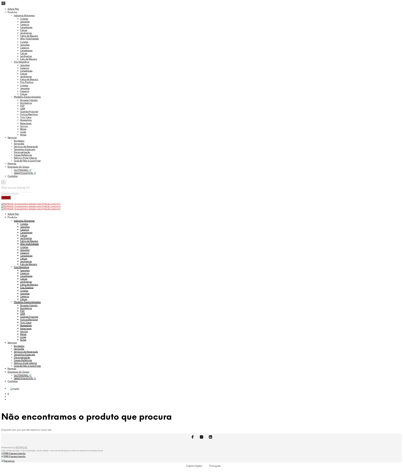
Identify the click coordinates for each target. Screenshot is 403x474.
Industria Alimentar (24, 16)
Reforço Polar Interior (25, 157)
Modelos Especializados (27, 97)
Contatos (13, 176)
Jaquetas (25, 21)
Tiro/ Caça (25, 117)
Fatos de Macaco (29, 35)
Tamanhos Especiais (24, 149)
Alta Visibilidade (29, 39)
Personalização (22, 152)
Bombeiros (26, 103)
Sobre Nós (13, 9)
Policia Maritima (29, 114)
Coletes (24, 18)
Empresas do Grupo (18, 167)
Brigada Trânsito (29, 100)
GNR (22, 108)
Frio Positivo (26, 82)
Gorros (24, 126)
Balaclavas (25, 123)
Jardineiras (26, 33)
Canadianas (26, 27)
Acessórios (26, 120)
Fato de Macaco (28, 59)
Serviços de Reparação (26, 146)
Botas (23, 134)
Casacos (24, 24)
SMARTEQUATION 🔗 (25, 173)
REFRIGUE (21, 447)
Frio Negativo (21, 62)
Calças (23, 30)
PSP (22, 105)
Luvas (23, 131)
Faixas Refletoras (23, 155)
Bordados (19, 140)
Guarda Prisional (29, 111)
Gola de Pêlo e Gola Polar (27, 160)
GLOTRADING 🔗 (23, 170)
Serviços (12, 138)
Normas (12, 164)
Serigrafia (19, 143)
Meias (23, 129)
